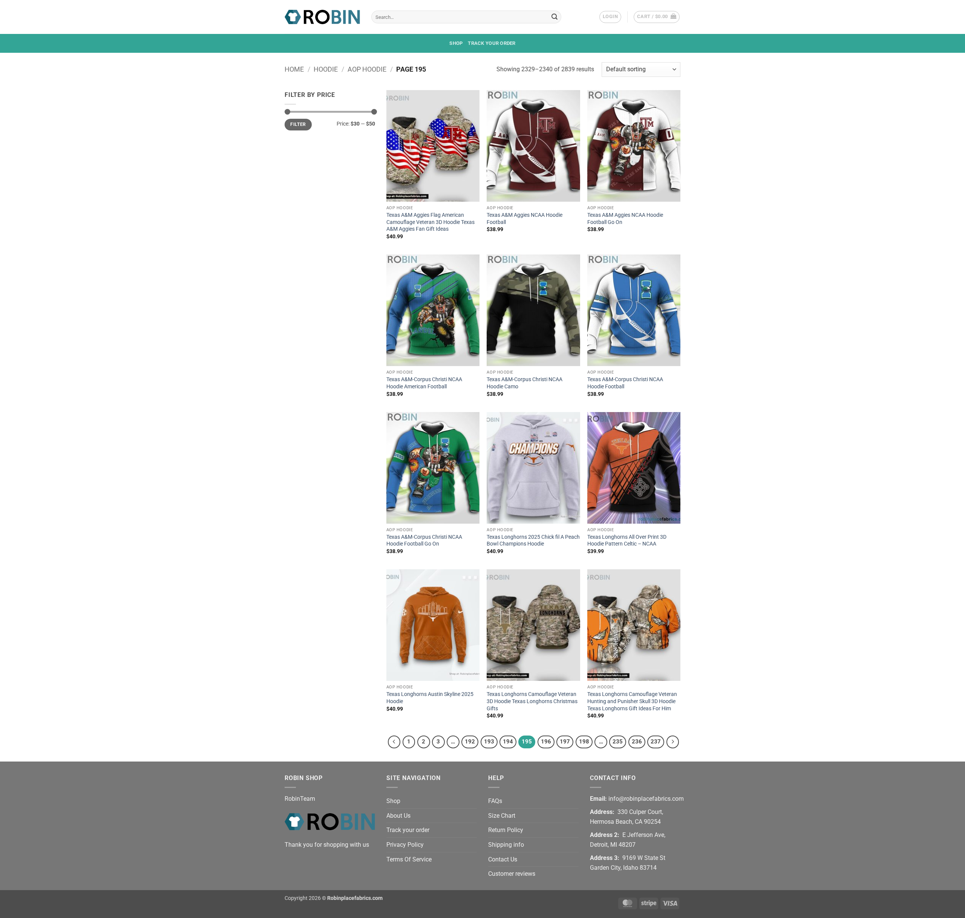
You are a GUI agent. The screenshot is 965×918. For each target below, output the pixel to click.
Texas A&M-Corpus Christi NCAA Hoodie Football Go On (424, 540)
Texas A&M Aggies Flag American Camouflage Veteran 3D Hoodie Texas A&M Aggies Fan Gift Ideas (430, 222)
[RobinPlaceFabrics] (322, 17)
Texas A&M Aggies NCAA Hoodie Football (524, 218)
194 (508, 741)
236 (637, 741)
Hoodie (326, 69)
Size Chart (501, 815)
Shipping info (506, 844)
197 (565, 741)
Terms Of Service (409, 859)
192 (470, 741)
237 (656, 741)
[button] (610, 17)
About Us (398, 815)
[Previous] (394, 742)
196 (546, 741)
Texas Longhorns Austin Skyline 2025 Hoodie (429, 698)
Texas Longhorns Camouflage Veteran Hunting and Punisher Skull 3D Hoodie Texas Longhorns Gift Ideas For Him (632, 701)
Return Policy (505, 830)
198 (584, 741)
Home (294, 69)
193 (489, 741)
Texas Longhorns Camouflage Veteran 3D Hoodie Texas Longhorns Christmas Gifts (532, 701)
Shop (456, 43)
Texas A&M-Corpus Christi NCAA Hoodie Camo (524, 383)
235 (618, 741)
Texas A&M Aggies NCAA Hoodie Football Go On (625, 218)
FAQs (495, 801)
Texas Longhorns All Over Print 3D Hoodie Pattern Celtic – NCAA (626, 540)
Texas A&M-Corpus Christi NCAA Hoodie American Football (424, 383)
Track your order (491, 43)
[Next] (672, 742)
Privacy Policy (405, 844)
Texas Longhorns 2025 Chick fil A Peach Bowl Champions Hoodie (533, 540)
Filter (298, 124)
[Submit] (554, 17)
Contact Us (502, 859)
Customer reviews (511, 873)
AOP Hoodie (367, 69)
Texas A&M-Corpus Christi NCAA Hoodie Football (625, 383)
